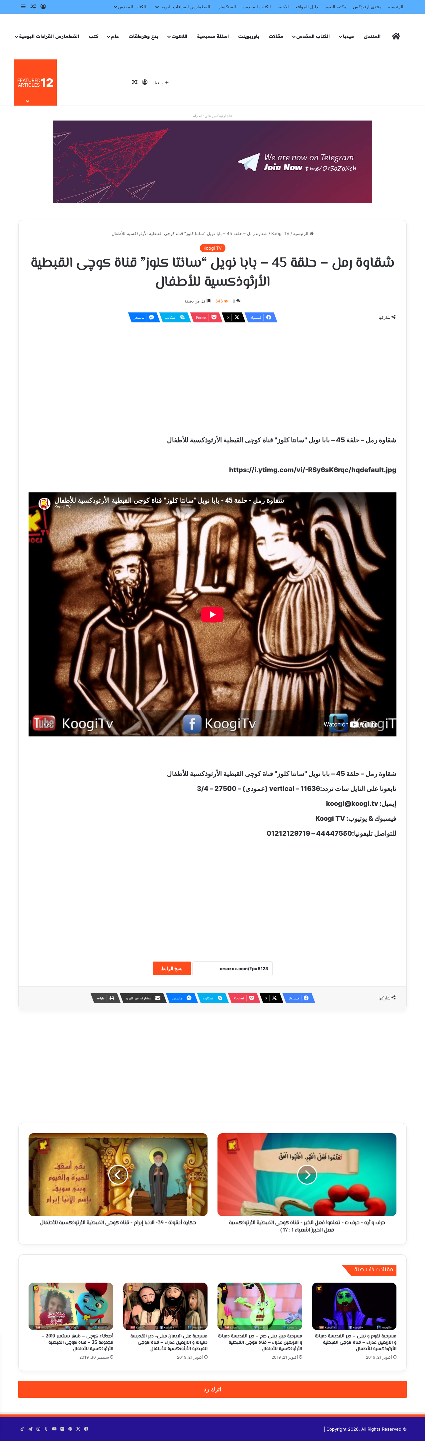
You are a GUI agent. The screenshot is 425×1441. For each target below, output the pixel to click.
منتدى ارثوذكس (367, 6)
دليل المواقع (307, 6)
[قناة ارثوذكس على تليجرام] (212, 161)
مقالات (276, 36)
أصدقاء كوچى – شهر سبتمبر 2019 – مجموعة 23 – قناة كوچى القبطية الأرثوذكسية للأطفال (77, 1343)
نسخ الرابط (172, 968)
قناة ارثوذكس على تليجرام (212, 116)
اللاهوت (179, 36)
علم (115, 36)
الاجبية (283, 6)
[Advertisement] (212, 376)
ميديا (348, 36)
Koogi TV (280, 233)
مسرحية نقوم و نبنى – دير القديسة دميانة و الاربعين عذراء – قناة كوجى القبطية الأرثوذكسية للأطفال (355, 1343)
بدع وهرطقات (143, 36)
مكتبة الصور (335, 6)
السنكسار (227, 6)
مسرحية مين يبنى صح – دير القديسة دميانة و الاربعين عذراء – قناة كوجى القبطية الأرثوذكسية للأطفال (260, 1343)
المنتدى (372, 36)
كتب (93, 36)
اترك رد (212, 1389)
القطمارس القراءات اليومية (184, 6)
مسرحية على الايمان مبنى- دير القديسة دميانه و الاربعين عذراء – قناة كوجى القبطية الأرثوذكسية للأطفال (169, 1343)
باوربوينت (248, 36)
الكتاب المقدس (257, 6)
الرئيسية (395, 6)
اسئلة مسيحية (213, 36)
